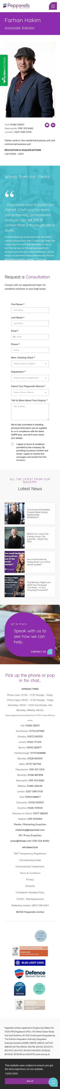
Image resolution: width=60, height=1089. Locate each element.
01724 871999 (36, 731)
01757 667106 (33, 764)
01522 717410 (34, 742)
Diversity (30, 886)
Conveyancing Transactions (30, 866)
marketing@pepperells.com (30, 830)
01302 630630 (36, 802)
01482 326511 (32, 725)
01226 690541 (35, 758)
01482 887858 (35, 775)
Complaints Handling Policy (30, 892)
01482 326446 (34, 786)
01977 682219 (40, 813)
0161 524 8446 (41, 841)
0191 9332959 (35, 819)
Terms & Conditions (30, 873)
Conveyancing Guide (30, 860)
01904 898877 (33, 797)
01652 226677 (34, 747)
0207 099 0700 (34, 791)
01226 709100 (35, 808)
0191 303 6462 (36, 780)
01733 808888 (38, 753)
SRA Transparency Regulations (30, 853)
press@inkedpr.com (21, 841)
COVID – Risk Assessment (30, 899)
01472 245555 (35, 736)
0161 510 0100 (37, 769)
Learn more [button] (11, 1073)
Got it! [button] (30, 1081)
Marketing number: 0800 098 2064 (30, 905)
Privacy (30, 879)
